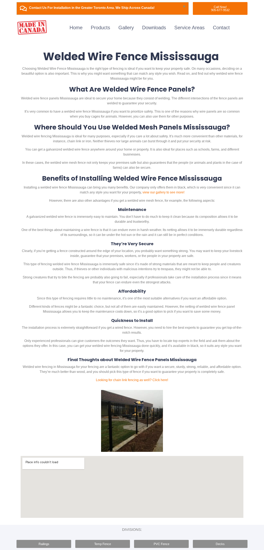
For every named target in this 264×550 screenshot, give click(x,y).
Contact (221, 27)
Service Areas (189, 27)
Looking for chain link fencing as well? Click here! (132, 380)
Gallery (126, 27)
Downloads (154, 27)
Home (76, 27)
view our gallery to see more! (163, 192)
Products (100, 27)
